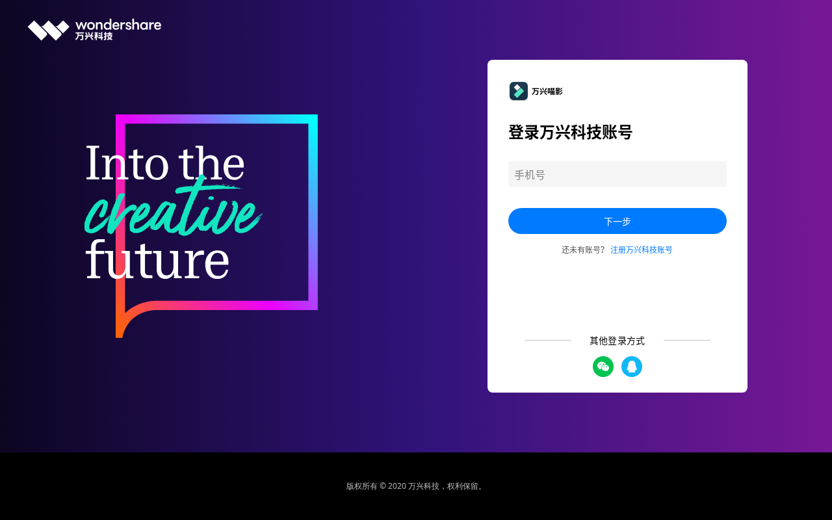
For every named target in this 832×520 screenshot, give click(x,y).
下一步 (617, 221)
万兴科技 (423, 485)
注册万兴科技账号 (641, 249)
